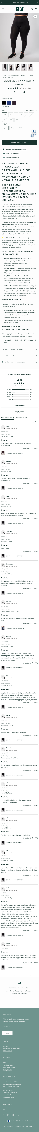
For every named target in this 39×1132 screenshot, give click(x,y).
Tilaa (7, 1033)
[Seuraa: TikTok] (19, 1115)
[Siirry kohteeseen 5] (30, 67)
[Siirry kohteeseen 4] (24, 67)
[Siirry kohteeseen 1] (5, 67)
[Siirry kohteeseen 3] (17, 67)
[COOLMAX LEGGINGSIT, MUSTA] (4, 103)
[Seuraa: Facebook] (3, 1115)
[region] (19, 990)
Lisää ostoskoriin (19, 142)
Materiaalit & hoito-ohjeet (11, 1048)
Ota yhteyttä (7, 1070)
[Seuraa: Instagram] (8, 1115)
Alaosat (23, 75)
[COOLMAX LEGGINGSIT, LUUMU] (14, 103)
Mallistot (10, 75)
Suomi (27, 1121)
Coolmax (16, 75)
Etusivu (4, 75)
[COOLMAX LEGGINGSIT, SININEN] (9, 103)
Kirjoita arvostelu (19, 406)
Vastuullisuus (7, 1051)
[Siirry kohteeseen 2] (11, 67)
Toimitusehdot (7, 1065)
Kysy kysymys (19, 412)
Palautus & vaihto (9, 1067)
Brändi (5, 1046)
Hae (3, 1109)
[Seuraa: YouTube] (13, 1115)
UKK (4, 1063)
